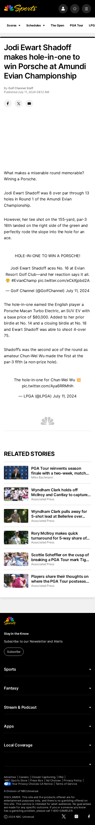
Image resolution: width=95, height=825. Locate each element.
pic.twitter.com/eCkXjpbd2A (64, 280)
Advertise (10, 777)
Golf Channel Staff (20, 88)
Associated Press (42, 499)
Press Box (36, 780)
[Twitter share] (18, 103)
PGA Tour (76, 25)
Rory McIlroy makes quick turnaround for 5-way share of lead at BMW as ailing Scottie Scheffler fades (58, 535)
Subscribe (13, 651)
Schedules (33, 25)
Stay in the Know (16, 633)
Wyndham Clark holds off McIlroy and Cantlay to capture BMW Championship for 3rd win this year (60, 492)
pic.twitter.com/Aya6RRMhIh (47, 385)
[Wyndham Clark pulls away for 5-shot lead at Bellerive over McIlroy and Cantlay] (16, 516)
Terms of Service (66, 783)
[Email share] (29, 103)
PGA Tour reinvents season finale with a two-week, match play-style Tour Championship (59, 471)
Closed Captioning (44, 777)
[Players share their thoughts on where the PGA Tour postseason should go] (16, 580)
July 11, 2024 (77, 290)
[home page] (20, 8)
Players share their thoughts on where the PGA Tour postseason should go (61, 579)
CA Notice (46, 783)
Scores (12, 25)
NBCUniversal (29, 791)
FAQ (60, 777)
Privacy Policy (73, 780)
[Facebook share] (8, 103)
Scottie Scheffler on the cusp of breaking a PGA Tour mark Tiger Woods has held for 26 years (60, 557)
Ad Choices (53, 780)
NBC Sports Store (16, 780)
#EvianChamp (24, 280)
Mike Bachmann (42, 477)
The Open (57, 25)
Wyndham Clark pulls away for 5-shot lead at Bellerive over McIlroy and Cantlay (59, 514)
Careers (24, 777)
